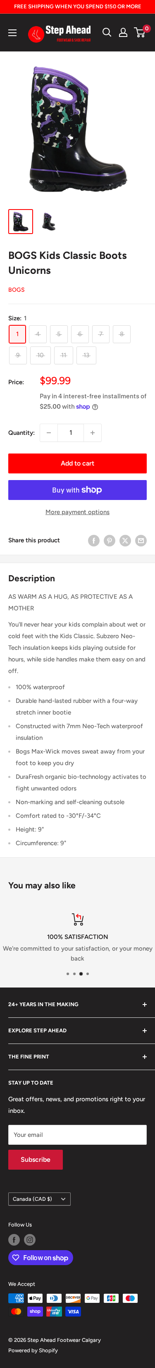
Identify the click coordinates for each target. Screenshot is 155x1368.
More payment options (77, 512)
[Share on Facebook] (94, 540)
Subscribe (35, 1159)
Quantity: (21, 432)
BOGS (16, 289)
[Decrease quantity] (48, 432)
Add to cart (77, 463)
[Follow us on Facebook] (14, 1240)
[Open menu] (12, 32)
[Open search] (107, 32)
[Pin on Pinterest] (109, 540)
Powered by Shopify (33, 1350)
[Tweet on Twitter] (125, 540)
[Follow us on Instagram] (30, 1240)
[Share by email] (141, 540)
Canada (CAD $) (32, 1199)
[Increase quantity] (92, 432)
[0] (140, 32)
